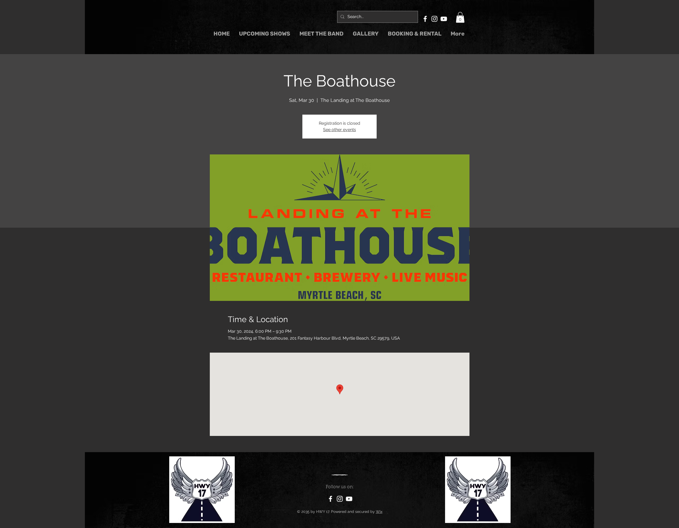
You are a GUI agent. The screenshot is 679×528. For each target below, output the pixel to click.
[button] (460, 17)
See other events (339, 129)
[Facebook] (425, 19)
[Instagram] (434, 19)
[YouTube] (444, 19)
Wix (379, 511)
